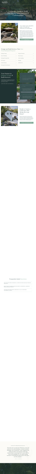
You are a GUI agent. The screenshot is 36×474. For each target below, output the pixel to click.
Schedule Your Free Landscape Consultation (26, 39)
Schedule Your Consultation (26, 122)
